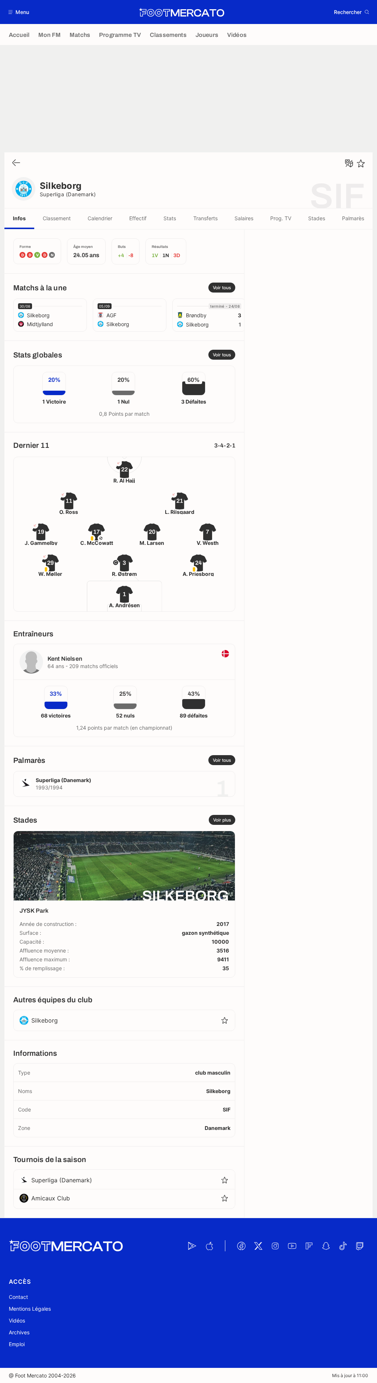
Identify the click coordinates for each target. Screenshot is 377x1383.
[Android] (192, 1245)
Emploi (17, 1344)
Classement (57, 218)
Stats (169, 218)
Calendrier (100, 218)
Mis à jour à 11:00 (350, 1375)
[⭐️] (360, 163)
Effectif (138, 218)
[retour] (16, 163)
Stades (316, 218)
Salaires (244, 218)
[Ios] (209, 1245)
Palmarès (353, 218)
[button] (19, 12)
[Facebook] (241, 1245)
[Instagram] (275, 1245)
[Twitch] (359, 1245)
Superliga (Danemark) (68, 194)
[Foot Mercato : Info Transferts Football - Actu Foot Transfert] (181, 12)
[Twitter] (258, 1245)
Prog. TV (280, 218)
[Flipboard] (308, 1245)
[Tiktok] (342, 1245)
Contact (18, 1297)
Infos (19, 218)
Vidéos (17, 1320)
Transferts (205, 218)
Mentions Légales (30, 1309)
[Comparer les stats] (349, 163)
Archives (19, 1332)
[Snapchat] (325, 1245)
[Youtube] (291, 1245)
